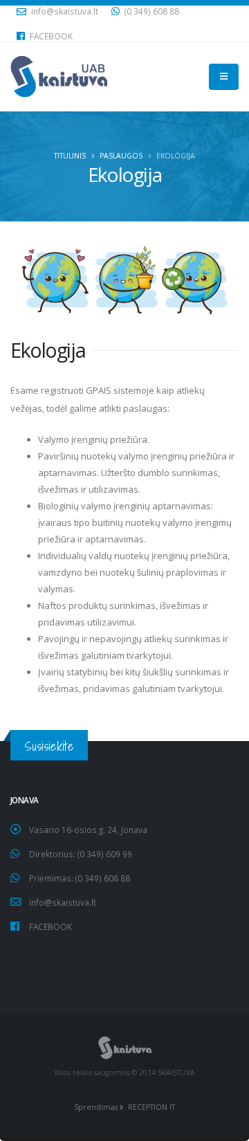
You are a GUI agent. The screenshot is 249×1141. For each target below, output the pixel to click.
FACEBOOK (50, 36)
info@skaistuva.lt (62, 902)
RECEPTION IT (150, 1107)
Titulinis (70, 156)
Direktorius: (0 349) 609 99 (80, 853)
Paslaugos (121, 156)
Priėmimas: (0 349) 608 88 (79, 878)
